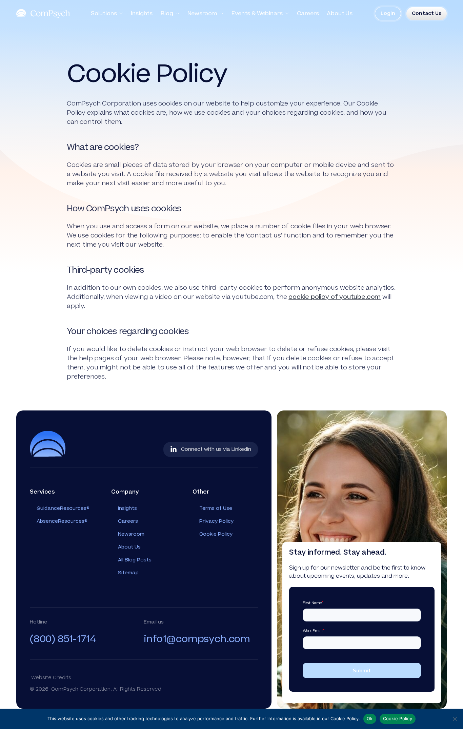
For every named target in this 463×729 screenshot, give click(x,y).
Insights (142, 13)
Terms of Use (215, 508)
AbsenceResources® (62, 521)
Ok (370, 718)
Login (388, 13)
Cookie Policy (216, 534)
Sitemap (128, 572)
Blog (167, 13)
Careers (308, 13)
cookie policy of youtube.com (334, 297)
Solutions (104, 13)
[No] (454, 718)
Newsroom (202, 13)
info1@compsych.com (197, 639)
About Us (340, 13)
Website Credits (51, 677)
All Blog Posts (135, 559)
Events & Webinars (257, 13)
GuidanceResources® (63, 508)
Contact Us (426, 13)
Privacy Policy (216, 521)
